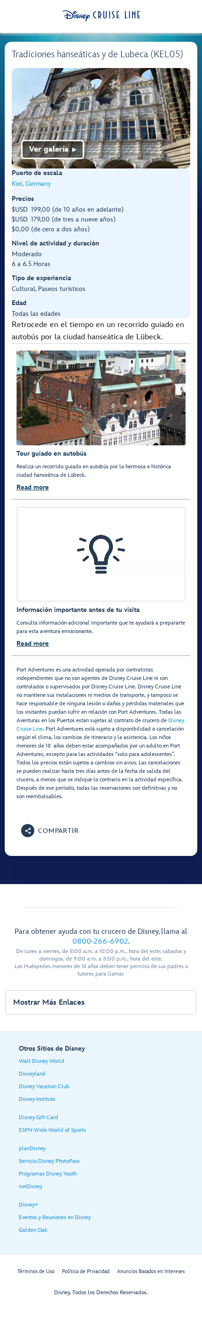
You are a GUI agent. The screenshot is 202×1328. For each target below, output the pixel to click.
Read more (32, 487)
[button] (50, 830)
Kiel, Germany (31, 184)
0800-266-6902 (100, 941)
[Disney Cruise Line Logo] (101, 16)
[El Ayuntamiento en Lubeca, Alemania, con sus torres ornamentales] (101, 118)
